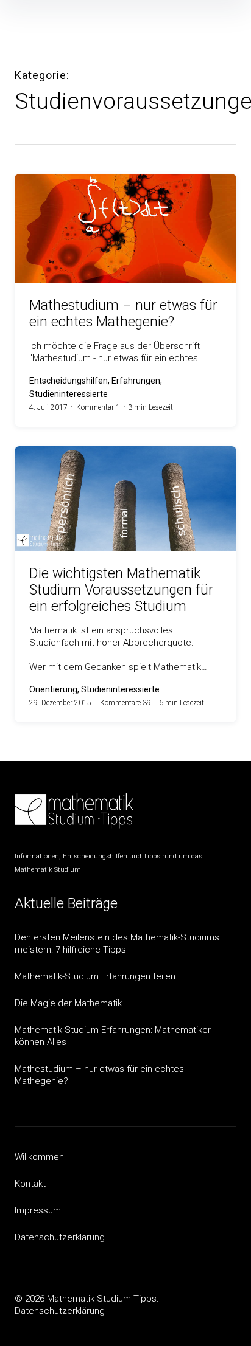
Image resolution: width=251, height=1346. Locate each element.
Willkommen (39, 1156)
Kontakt (30, 1183)
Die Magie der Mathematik (68, 1003)
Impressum (38, 1210)
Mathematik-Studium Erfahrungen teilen (95, 976)
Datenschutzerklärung (60, 1237)
